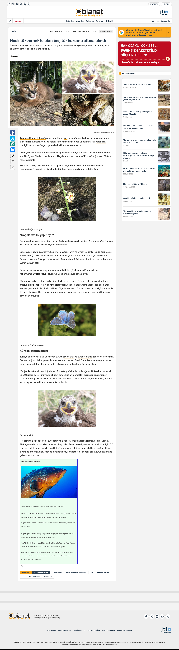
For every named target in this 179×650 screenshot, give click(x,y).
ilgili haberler (128, 73)
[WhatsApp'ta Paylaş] (12, 144)
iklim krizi (69, 356)
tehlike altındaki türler (31, 577)
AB (65, 137)
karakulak (101, 141)
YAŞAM (14, 31)
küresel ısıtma (85, 356)
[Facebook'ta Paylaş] (12, 132)
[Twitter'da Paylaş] (12, 138)
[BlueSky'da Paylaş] (12, 149)
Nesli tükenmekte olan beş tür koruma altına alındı (58, 40)
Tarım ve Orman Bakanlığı (33, 137)
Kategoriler (165, 21)
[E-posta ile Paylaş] (12, 161)
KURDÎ (166, 4)
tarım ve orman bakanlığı (76, 573)
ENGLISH (154, 4)
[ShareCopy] (12, 155)
